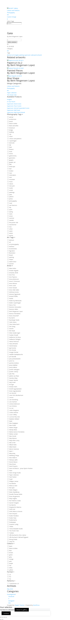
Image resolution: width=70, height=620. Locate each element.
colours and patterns (15, 138)
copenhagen (12, 141)
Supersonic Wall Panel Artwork (16, 112)
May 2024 (10, 589)
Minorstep (12, 453)
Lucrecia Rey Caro (14, 417)
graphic (11, 160)
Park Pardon (12, 477)
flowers (11, 149)
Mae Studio (12, 425)
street (11, 216)
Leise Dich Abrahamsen (16, 395)
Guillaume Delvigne (15, 339)
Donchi (11, 328)
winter (11, 233)
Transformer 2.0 (14, 583)
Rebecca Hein (13, 486)
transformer (12, 224)
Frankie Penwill (13, 335)
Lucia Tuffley (13, 414)
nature (11, 184)
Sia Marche (12, 505)
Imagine (9, 99)
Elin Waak (12, 331)
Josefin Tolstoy (13, 371)
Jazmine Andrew (14, 363)
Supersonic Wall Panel (13, 110)
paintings (11, 192)
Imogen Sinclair (13, 352)
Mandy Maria (13, 430)
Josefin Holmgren (14, 369)
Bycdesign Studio (14, 320)
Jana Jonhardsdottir (15, 359)
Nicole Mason (13, 462)
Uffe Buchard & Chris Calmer (17, 535)
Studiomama (13, 520)
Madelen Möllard (14, 419)
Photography (11, 12)
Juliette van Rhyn (14, 376)
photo (11, 199)
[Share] (4, 617)
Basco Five (12, 305)
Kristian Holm (13, 387)
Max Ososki (12, 436)
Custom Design (11, 17)
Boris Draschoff (14, 316)
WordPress (36, 605)
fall (10, 145)
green (11, 555)
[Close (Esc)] (6, 617)
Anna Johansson (14, 279)
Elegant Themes (19, 605)
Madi (10, 421)
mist (10, 177)
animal (11, 117)
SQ (10, 579)
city (10, 134)
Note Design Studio (15, 473)
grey (10, 557)
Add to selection (12, 42)
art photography (14, 244)
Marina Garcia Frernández (16, 432)
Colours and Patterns (13, 10)
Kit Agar (11, 384)
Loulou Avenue (13, 412)
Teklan (11, 526)
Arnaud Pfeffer (13, 296)
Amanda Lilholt (13, 273)
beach (11, 121)
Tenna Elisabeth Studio (16, 529)
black (10, 546)
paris (10, 194)
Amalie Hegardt (13, 270)
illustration (12, 253)
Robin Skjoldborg (14, 492)
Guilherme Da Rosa (15, 337)
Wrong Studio (13, 539)
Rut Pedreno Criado (15, 501)
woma (11, 235)
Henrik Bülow (13, 346)
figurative (12, 251)
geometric (12, 158)
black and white (13, 126)
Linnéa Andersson (14, 404)
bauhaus (11, 246)
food (10, 151)
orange (11, 559)
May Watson (13, 438)
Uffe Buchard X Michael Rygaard (18, 537)
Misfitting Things (14, 455)
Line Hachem (13, 402)
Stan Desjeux (13, 513)
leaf (10, 169)
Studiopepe (12, 522)
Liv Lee (11, 408)
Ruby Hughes (13, 498)
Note (10, 470)
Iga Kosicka (12, 348)
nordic (11, 188)
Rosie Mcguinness (14, 496)
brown (11, 552)
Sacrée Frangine (14, 503)
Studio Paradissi (14, 516)
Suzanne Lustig (13, 524)
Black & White (13, 548)
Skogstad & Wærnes (15, 507)
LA (10, 574)
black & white (13, 123)
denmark (11, 143)
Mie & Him (12, 442)
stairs (10, 214)
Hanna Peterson (14, 341)
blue (10, 550)
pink (10, 561)
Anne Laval (12, 285)
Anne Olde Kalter (14, 290)
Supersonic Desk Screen (14, 104)
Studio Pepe (12, 518)
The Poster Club (11, 95)
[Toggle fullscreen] (2, 617)
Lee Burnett (12, 393)
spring (11, 212)
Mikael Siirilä (12, 445)
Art (8, 15)
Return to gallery (21, 610)
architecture (12, 119)
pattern (11, 196)
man (10, 173)
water (11, 231)
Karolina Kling (13, 378)
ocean (11, 190)
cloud (10, 136)
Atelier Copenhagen (15, 303)
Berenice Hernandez (15, 307)
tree (10, 227)
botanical (12, 128)
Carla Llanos (12, 322)
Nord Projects (13, 466)
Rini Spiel (11, 488)
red (10, 565)
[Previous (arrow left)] (0, 619)
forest (11, 153)
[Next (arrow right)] (2, 619)
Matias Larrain (13, 434)
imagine (16, 55)
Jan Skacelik (12, 356)
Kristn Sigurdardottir (15, 391)
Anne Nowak (13, 288)
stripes (11, 259)
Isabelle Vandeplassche (16, 354)
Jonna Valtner (13, 367)
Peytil (10, 479)
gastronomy (12, 156)
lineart (11, 255)
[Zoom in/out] (0, 617)
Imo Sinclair (12, 350)
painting (21, 55)
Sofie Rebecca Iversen (15, 511)
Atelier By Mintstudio (15, 301)
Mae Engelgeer (13, 423)
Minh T (11, 451)
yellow (11, 570)
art (13, 55)
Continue (6, 613)
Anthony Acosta (14, 292)
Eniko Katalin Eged (14, 333)
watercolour (12, 261)
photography (13, 201)
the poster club (13, 222)
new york (12, 186)
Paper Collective (11, 93)
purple (11, 563)
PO (10, 577)
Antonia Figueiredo (14, 294)
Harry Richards (13, 344)
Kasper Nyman (13, 380)
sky (10, 207)
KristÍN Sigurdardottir (15, 389)
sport (10, 209)
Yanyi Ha (11, 541)
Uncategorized (11, 594)
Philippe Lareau (13, 481)
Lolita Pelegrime (14, 410)
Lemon (11, 397)
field (10, 147)
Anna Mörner (13, 283)
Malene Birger (13, 427)
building (11, 132)
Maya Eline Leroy (14, 440)
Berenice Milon (13, 309)
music (11, 181)
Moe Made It (13, 457)
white (10, 568)
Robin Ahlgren (13, 490)
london (11, 171)
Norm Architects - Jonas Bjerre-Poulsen (21, 468)
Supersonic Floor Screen (14, 106)
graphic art (12, 162)
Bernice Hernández (14, 313)
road (10, 203)
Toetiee (11, 533)
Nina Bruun (12, 464)
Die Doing (12, 326)
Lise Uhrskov (13, 406)
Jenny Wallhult (13, 365)
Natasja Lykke (13, 460)
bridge (11, 130)
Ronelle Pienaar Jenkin (15, 494)
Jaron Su (11, 361)
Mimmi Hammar (14, 449)
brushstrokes (13, 249)
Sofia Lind (12, 509)
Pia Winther (12, 483)
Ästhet (11, 298)
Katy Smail (12, 382)
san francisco (13, 205)
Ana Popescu (13, 277)
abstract (9, 55)
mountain (12, 179)
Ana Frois (12, 275)
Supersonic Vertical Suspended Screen (18, 108)
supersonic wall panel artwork (33, 55)
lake (10, 164)
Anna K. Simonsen (14, 281)
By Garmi (12, 318)
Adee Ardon (12, 268)
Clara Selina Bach (14, 324)
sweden (11, 220)
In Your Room (11, 101)
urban (11, 229)
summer (11, 218)
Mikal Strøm (12, 447)
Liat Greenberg (13, 399)
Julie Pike (11, 374)
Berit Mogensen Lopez (16, 311)
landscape (12, 166)
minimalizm (12, 175)
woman (11, 264)
